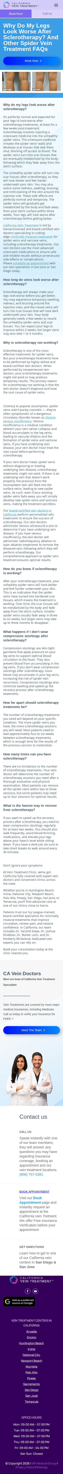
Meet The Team (31, 1030)
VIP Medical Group (44, 1463)
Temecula (31, 1401)
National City (31, 1355)
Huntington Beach (31, 1343)
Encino (31, 1337)
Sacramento (31, 1384)
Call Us (47, 14)
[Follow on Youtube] (35, 1291)
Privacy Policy (25, 1467)
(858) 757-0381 (31, 1174)
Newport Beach (31, 1361)
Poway (31, 1378)
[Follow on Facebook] (27, 1291)
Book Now (16, 14)
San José (31, 1396)
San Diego (31, 1390)
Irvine (31, 1349)
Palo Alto (31, 1372)
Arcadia (31, 1331)
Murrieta (31, 1366)
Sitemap (41, 1467)
